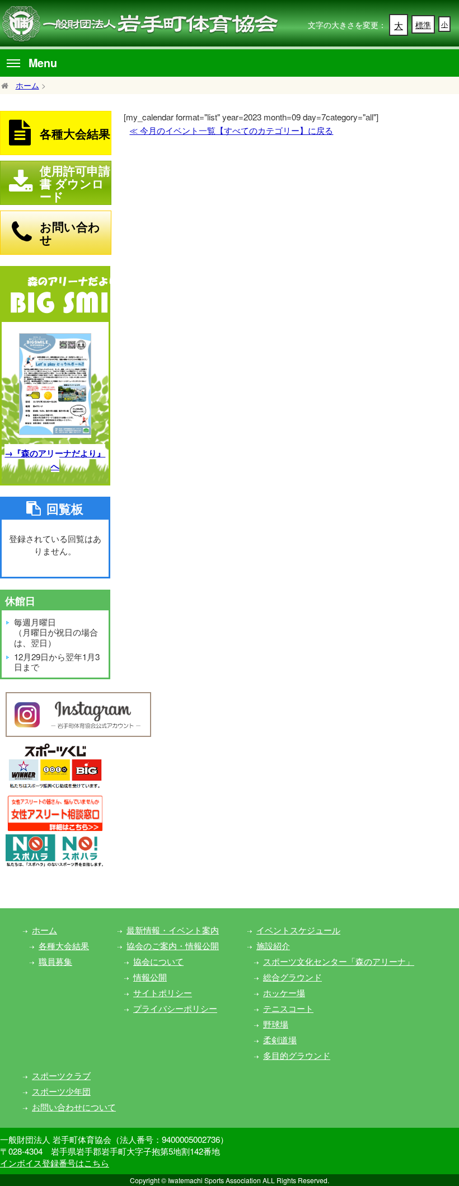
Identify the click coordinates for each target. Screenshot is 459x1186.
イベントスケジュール (298, 930)
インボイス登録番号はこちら (54, 1163)
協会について (158, 961)
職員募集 (55, 961)
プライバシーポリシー (175, 1008)
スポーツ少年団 (61, 1091)
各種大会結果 (64, 945)
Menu (43, 63)
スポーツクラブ (61, 1075)
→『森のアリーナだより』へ (54, 459)
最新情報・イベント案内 (173, 930)
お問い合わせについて (74, 1107)
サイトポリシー (162, 992)
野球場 (275, 1024)
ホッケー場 (284, 992)
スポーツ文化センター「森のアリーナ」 (338, 961)
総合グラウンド (292, 977)
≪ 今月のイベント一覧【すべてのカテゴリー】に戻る (231, 130)
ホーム (27, 85)
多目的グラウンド (296, 1055)
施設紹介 (273, 945)
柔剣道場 (280, 1039)
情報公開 (150, 977)
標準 (423, 24)
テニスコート (288, 1008)
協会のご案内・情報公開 (173, 945)
